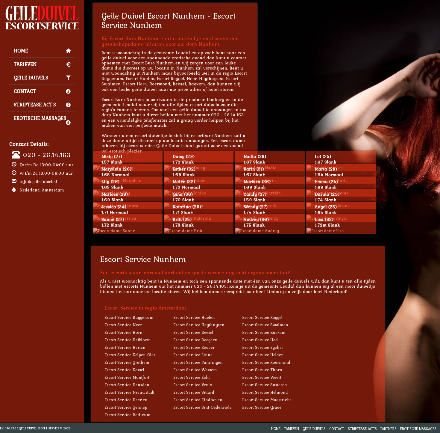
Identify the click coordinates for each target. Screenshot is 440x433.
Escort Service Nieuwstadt (129, 392)
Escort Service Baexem (264, 332)
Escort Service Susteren (264, 385)
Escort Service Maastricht (266, 400)
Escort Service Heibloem (127, 340)
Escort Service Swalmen (265, 325)
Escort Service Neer (123, 325)
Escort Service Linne (193, 355)
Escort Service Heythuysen (198, 325)
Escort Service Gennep (125, 407)
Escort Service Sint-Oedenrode (202, 407)
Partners (388, 428)
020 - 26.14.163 (47, 154)
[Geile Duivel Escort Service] (42, 7)
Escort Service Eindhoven (197, 400)
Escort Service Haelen (194, 317)
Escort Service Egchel (262, 347)
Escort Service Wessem (195, 370)
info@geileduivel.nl (38, 182)
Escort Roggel (170, 78)
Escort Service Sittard (193, 392)
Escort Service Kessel (124, 370)
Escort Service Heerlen (126, 400)
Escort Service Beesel (193, 332)
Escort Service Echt (191, 377)
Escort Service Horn (123, 332)
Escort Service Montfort (126, 377)
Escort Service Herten (124, 347)
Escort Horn (135, 83)
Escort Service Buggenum (129, 317)
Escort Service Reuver (194, 347)
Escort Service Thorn (262, 370)
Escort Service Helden (263, 355)
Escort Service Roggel (262, 317)
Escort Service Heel (260, 340)
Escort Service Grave (261, 407)
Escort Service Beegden (195, 340)
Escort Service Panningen (198, 362)
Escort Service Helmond (265, 392)
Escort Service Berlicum (127, 415)
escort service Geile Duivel (154, 145)
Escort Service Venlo (192, 385)
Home (21, 50)
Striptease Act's (35, 104)
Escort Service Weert (261, 377)
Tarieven (25, 64)
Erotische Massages (40, 118)
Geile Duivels (31, 77)
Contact (25, 91)
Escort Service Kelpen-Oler (129, 355)
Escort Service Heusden (126, 385)
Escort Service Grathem (126, 362)
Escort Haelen (140, 78)
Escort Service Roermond (266, 362)
